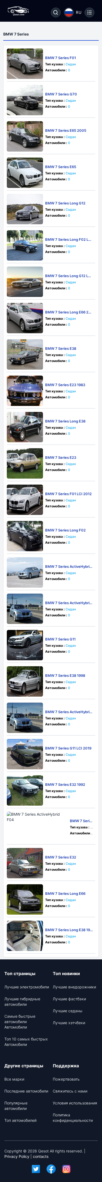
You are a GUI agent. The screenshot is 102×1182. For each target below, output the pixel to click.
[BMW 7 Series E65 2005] (25, 136)
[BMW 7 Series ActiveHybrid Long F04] (25, 572)
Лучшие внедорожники (74, 987)
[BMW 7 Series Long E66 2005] (25, 318)
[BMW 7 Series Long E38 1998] (25, 936)
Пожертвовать (66, 1079)
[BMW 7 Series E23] (25, 463)
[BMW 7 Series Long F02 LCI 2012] (25, 245)
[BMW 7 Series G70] (25, 100)
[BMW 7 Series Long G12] (25, 209)
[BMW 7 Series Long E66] (25, 899)
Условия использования (75, 1103)
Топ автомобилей (20, 1120)
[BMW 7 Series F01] (25, 64)
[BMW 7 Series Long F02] (25, 536)
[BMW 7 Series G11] (25, 645)
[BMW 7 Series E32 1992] (25, 790)
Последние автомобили (26, 1091)
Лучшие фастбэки (69, 999)
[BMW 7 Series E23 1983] (25, 391)
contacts (40, 1156)
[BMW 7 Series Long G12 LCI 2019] (25, 282)
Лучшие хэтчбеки (69, 1022)
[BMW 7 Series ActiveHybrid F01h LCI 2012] (25, 609)
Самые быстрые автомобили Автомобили (19, 1021)
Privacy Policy (16, 1156)
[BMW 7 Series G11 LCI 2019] (25, 754)
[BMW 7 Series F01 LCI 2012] (25, 500)
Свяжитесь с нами (70, 1091)
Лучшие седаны (67, 1010)
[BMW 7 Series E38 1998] (25, 681)
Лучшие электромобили (26, 987)
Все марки (14, 1079)
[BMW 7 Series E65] (25, 173)
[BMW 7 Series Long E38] (25, 427)
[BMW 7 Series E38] (25, 354)
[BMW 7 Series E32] (25, 863)
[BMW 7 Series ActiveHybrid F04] (37, 827)
